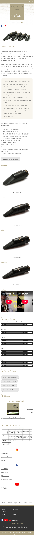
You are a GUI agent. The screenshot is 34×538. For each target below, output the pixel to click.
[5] (19, 257)
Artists (20, 502)
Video (3, 514)
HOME (4, 502)
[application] (17, 324)
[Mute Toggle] (27, 324)
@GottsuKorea (5, 476)
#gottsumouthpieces (6, 457)
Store (15, 502)
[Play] (1, 324)
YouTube (4, 488)
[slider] (30, 324)
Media (25, 502)
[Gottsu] (17, 18)
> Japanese (15, 520)
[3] (18, 192)
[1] (15, 192)
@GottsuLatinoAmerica (7, 479)
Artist (14, 514)
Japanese (13, 22)
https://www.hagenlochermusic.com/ (13, 418)
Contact (17, 503)
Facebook (4, 469)
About (30, 502)
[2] (16, 225)
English (18, 22)
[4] (19, 225)
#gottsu (3, 460)
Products (10, 502)
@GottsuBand (4, 472)
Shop (3, 517)
